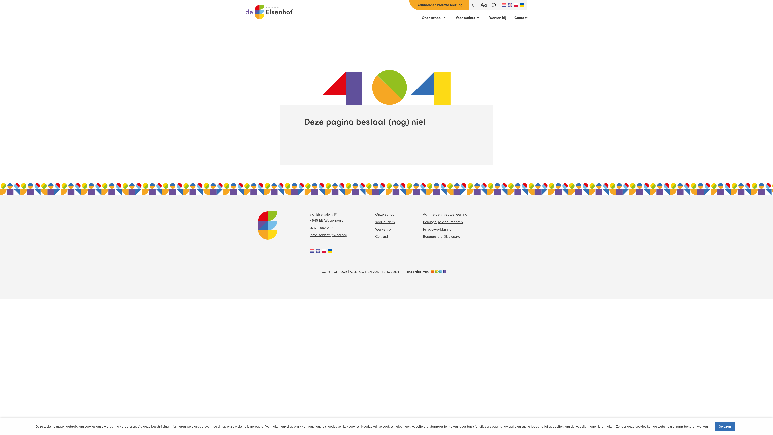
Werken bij (497, 17)
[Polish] (516, 5)
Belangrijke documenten (443, 221)
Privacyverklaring (437, 229)
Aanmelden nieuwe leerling (440, 4)
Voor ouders (465, 17)
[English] (510, 5)
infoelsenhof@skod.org (328, 234)
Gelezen (725, 426)
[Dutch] (504, 5)
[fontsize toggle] (484, 5)
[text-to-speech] (474, 5)
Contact (520, 17)
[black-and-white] (494, 5)
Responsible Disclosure (441, 236)
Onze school (432, 17)
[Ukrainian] (522, 5)
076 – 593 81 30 (323, 227)
